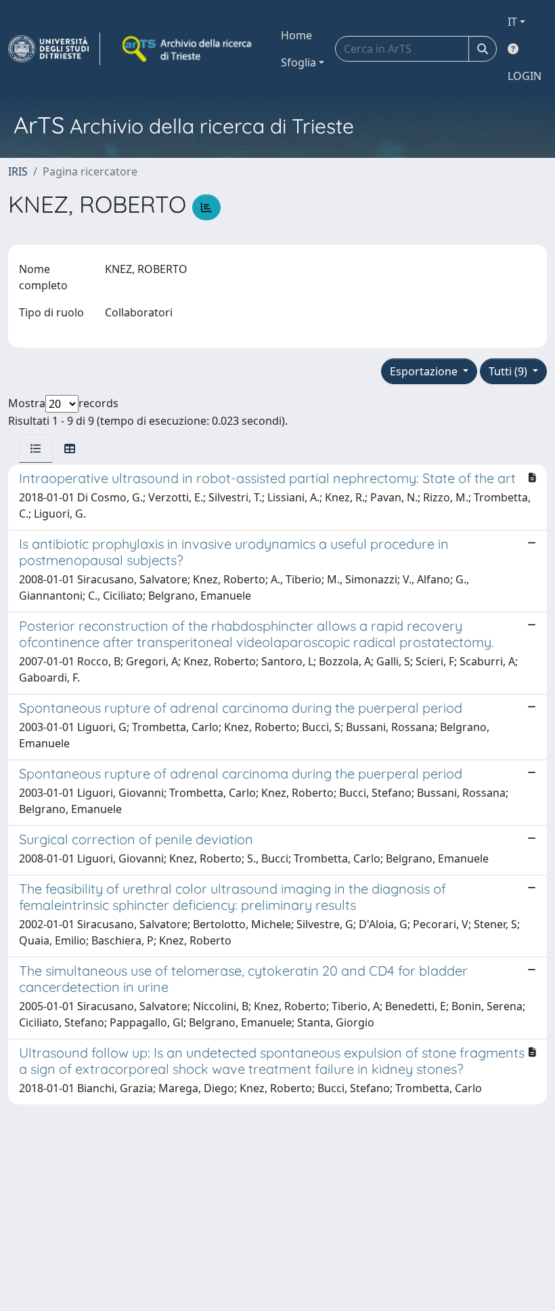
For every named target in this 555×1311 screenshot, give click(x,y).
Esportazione (425, 371)
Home (296, 35)
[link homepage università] (188, 49)
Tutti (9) (509, 371)
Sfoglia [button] (298, 62)
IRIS (18, 171)
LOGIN (524, 75)
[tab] (36, 448)
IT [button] (512, 21)
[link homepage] (54, 49)
